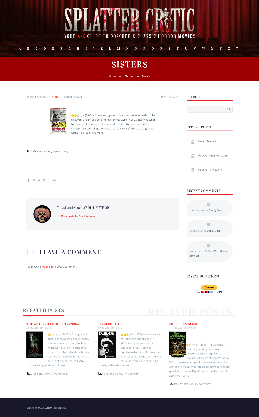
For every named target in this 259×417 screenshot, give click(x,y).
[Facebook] (28, 180)
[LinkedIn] (49, 180)
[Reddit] (54, 180)
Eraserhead (108, 324)
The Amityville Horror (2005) (52, 324)
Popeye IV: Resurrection (212, 155)
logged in (47, 266)
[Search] (236, 48)
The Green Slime (183, 324)
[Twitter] (33, 180)
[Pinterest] (39, 180)
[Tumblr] (44, 180)
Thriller (54, 96)
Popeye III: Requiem (210, 169)
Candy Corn (216, 210)
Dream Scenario (207, 141)
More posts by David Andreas (78, 216)
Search (229, 109)
